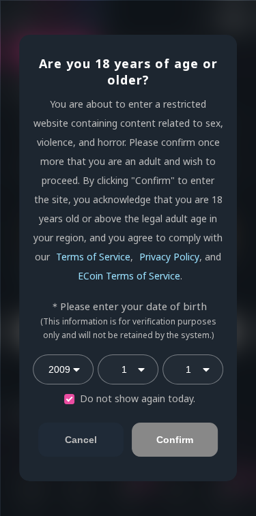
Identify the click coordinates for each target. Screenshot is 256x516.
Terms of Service (93, 256)
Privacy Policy (169, 256)
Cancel (81, 439)
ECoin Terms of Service (129, 275)
